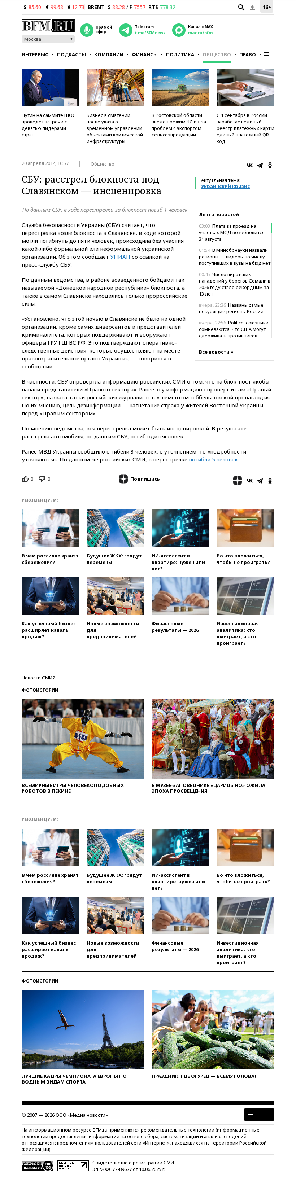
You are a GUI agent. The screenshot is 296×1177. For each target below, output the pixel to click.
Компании (108, 54)
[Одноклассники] (270, 165)
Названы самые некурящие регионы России (231, 308)
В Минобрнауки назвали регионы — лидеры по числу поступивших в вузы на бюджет (234, 256)
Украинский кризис (225, 186)
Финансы (145, 54)
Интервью (35, 54)
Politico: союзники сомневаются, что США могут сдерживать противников (234, 329)
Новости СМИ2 (38, 677)
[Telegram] (260, 165)
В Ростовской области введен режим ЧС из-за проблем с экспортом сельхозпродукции (179, 125)
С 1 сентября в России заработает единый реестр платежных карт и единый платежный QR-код (245, 128)
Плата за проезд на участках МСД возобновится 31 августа (232, 232)
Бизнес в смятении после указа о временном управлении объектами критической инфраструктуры (115, 128)
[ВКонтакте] (249, 165)
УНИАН (120, 256)
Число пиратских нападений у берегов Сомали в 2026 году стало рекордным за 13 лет (234, 284)
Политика (180, 54)
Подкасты (71, 54)
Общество (217, 54)
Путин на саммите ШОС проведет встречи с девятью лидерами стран (49, 125)
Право (247, 54)
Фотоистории (40, 690)
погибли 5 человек (213, 459)
